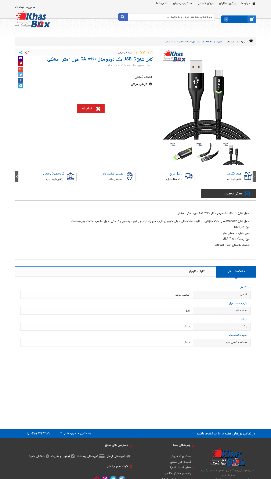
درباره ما (245, 3)
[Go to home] (251, 41)
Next (16, 176)
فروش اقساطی (205, 3)
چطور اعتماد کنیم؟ (180, 467)
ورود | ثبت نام (23, 7)
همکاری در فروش (182, 3)
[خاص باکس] (33, 19)
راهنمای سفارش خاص (178, 473)
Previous (254, 176)
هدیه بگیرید (234, 173)
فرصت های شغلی (180, 461)
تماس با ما (161, 3)
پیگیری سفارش (227, 3)
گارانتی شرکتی (139, 84)
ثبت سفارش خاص (53, 173)
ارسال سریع (175, 173)
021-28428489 (40, 433)
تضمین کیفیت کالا (113, 173)
